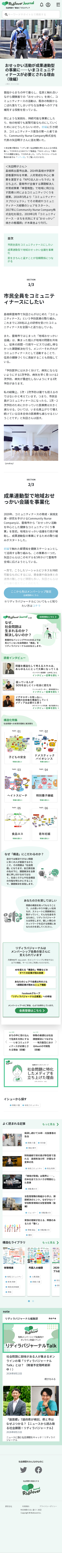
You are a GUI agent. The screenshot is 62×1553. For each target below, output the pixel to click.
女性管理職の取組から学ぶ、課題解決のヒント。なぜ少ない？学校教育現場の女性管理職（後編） (40, 1201)
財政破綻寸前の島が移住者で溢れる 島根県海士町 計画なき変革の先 (40, 1159)
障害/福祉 (31, 1230)
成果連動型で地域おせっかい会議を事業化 (30, 251)
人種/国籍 (35, 1276)
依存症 (42, 1142)
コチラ (36, 606)
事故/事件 (32, 1148)
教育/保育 (11, 1281)
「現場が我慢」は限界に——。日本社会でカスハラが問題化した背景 (40, 1179)
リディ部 (21, 157)
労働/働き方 (32, 1188)
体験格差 (9, 1267)
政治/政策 (51, 1168)
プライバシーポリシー (48, 1506)
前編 (44, 127)
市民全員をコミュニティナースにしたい (30, 244)
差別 (30, 1235)
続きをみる (50, 1379)
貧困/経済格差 (13, 1287)
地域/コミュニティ (32, 1105)
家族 (9, 1292)
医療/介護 (16, 1105)
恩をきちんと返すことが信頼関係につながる (30, 259)
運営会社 (8, 1506)
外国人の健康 (36, 1267)
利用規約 (25, 1506)
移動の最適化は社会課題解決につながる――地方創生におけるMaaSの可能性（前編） (43, 1042)
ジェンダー (32, 1212)
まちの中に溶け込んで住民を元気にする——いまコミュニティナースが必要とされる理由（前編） (19, 1042)
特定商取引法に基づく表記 (31, 1509)
